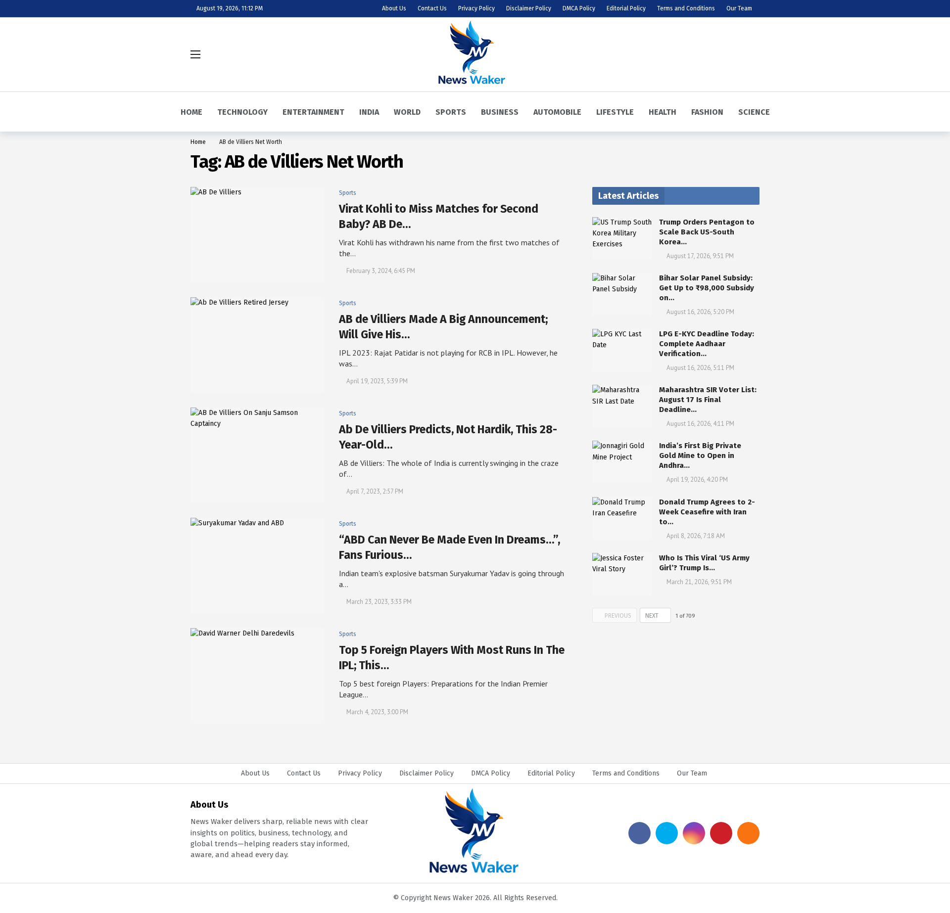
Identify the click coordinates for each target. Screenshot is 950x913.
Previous (618, 615)
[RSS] (748, 833)
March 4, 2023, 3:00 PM (377, 712)
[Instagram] (694, 833)
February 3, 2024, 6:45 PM (380, 271)
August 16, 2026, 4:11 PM (700, 423)
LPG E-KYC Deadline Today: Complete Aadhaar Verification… (706, 343)
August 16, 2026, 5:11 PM (700, 368)
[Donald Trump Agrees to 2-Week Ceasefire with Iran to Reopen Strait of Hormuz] (622, 518)
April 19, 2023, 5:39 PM (377, 381)
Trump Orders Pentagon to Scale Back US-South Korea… (707, 232)
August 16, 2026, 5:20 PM (700, 312)
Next (652, 615)
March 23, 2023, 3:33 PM (379, 601)
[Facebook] (639, 833)
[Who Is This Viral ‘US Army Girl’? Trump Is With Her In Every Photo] (622, 574)
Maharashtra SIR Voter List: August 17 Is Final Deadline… (708, 399)
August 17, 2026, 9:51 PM (700, 256)
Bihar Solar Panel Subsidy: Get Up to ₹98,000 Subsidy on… (706, 288)
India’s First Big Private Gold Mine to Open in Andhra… (700, 455)
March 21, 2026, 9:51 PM (699, 582)
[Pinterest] (721, 833)
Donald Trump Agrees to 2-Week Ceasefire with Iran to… (707, 512)
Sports (347, 192)
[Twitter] (667, 833)
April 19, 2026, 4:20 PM (697, 479)
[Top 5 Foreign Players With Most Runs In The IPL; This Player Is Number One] (257, 676)
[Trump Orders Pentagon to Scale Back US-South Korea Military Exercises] (622, 238)
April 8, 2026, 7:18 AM (695, 536)
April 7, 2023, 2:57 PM (374, 491)
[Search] (752, 54)
